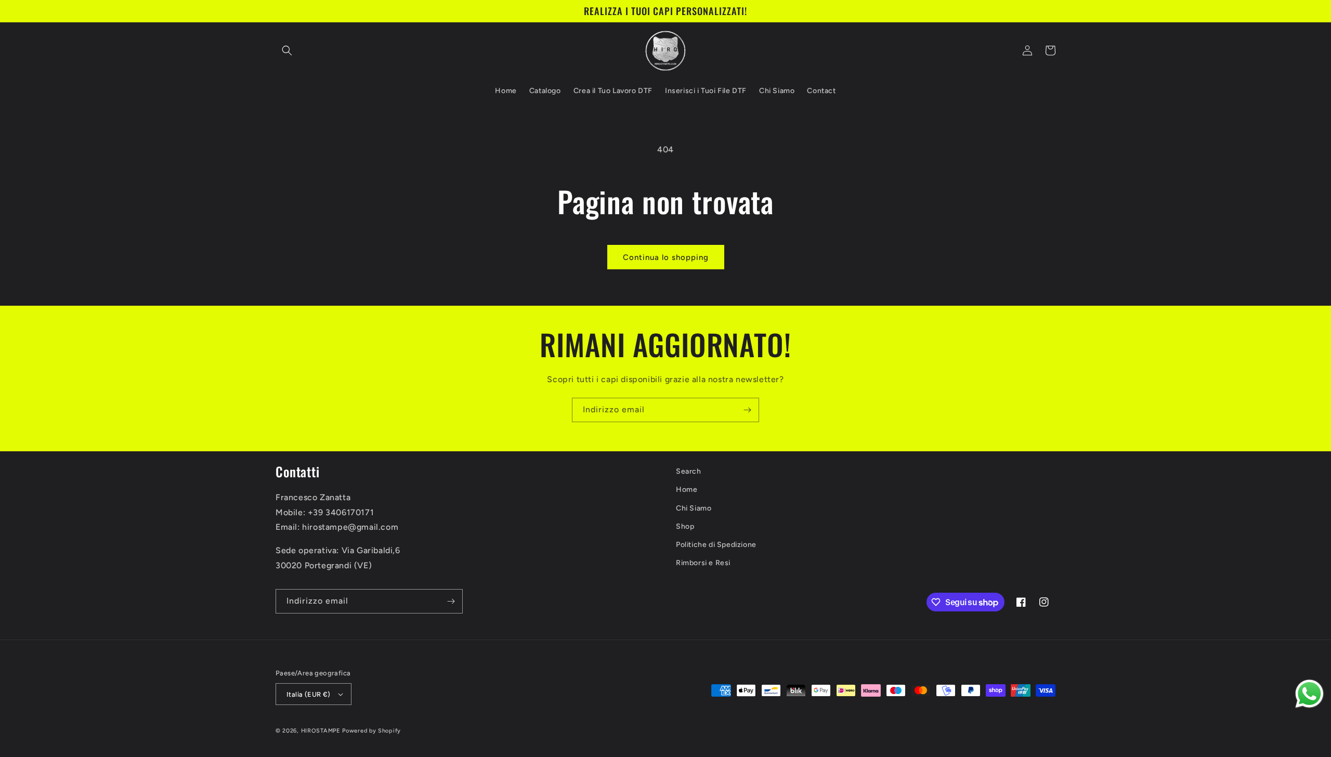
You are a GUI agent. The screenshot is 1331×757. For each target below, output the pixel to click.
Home (686, 489)
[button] (287, 50)
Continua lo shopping (666, 257)
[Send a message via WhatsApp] (1309, 693)
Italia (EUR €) (308, 694)
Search (688, 471)
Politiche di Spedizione (716, 544)
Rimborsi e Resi (703, 562)
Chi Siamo (693, 508)
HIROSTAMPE (321, 730)
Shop (685, 526)
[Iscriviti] (747, 410)
